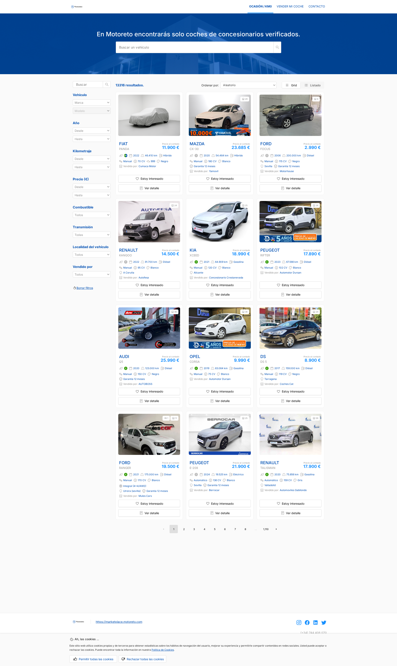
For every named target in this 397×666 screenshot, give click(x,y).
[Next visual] (246, 115)
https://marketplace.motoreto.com (119, 621)
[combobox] (248, 85)
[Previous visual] (193, 115)
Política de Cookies (163, 649)
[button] (92, 102)
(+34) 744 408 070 (313, 632)
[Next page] (276, 529)
